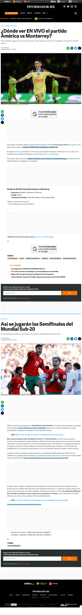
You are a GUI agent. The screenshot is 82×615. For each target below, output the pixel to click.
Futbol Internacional (14, 545)
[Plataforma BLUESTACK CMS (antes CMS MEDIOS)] (14, 604)
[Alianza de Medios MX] (64, 604)
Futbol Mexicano (12, 258)
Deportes (4, 26)
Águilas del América (55, 258)
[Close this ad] (81, 606)
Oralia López (6, 47)
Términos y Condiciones (24, 298)
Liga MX (22, 258)
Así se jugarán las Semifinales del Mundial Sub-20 (28, 269)
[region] (41, 611)
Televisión (45, 258)
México (29, 13)
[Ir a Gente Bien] (26, 1)
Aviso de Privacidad (32, 607)
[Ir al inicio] (24, 6)
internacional (26, 595)
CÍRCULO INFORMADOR (45, 18)
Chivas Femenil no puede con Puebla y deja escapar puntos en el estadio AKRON (38, 277)
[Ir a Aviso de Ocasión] (29, 582)
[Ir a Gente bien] (53, 582)
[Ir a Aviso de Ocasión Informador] (7, 1)
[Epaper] (61, 1)
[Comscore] (72, 604)
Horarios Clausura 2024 (32, 258)
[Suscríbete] (72, 1)
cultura (63, 595)
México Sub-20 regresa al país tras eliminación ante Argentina (32, 274)
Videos (38, 13)
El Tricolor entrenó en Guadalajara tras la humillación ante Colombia (34, 271)
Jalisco (22, 13)
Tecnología (43, 595)
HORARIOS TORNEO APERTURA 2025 (20, 18)
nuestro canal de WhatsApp (44, 237)
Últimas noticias (11, 13)
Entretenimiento (53, 595)
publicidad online (45, 597)
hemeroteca (35, 597)
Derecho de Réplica (40, 607)
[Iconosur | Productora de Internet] (8, 604)
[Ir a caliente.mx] (53, 1)
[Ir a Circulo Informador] (16, 1)
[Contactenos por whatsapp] (75, 6)
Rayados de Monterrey (69, 258)
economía (70, 595)
